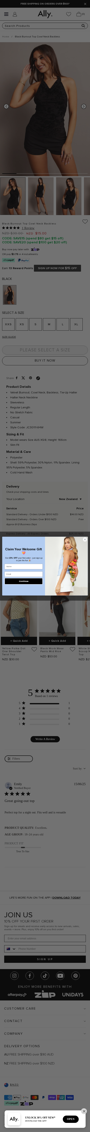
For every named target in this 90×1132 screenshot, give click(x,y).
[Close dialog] (85, 539)
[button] (84, 1111)
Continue (23, 581)
